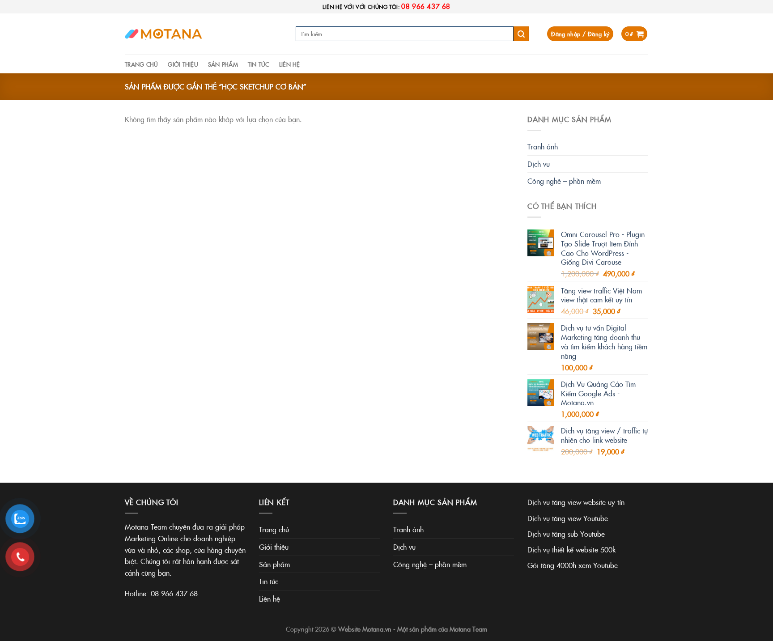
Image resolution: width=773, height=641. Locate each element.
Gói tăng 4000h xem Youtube (572, 565)
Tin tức (258, 64)
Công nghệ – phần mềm (564, 181)
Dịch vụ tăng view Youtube (567, 518)
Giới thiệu (183, 64)
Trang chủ (141, 64)
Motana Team (468, 628)
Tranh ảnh (542, 146)
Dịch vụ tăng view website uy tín (575, 502)
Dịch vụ (538, 164)
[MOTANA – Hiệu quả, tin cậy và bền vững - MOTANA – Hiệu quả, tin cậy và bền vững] (165, 33)
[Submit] (521, 34)
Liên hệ (289, 64)
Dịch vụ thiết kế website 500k (571, 549)
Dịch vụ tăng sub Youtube (566, 534)
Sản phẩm (223, 64)
